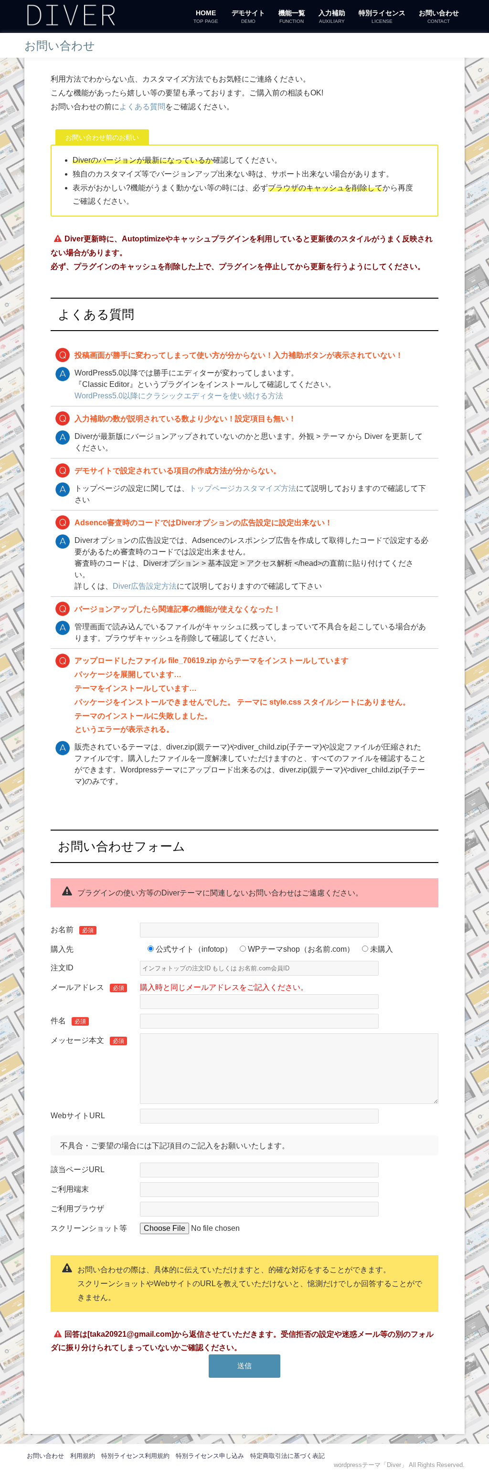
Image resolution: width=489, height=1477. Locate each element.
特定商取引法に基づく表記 (287, 1456)
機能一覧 (291, 16)
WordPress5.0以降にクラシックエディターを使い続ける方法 (178, 395)
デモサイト (248, 16)
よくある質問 (142, 106)
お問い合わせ (439, 16)
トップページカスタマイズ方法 (242, 488)
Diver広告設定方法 (145, 586)
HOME (205, 16)
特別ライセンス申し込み (210, 1456)
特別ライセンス (382, 16)
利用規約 (82, 1456)
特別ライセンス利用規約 (135, 1456)
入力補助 (332, 16)
